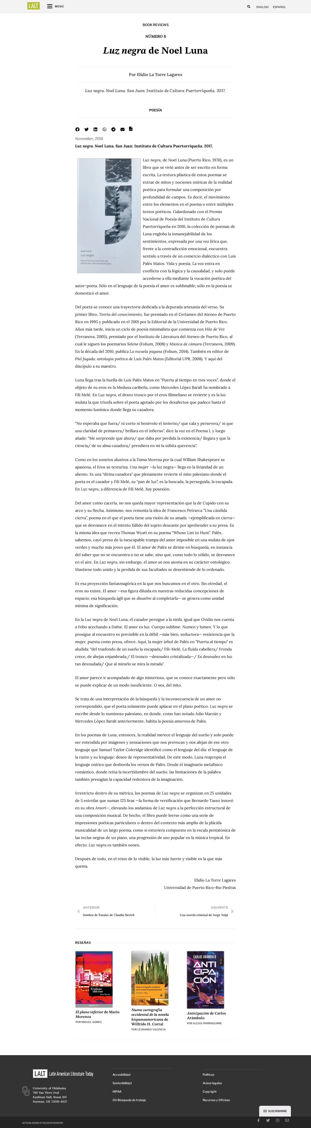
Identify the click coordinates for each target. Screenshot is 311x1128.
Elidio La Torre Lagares (159, 74)
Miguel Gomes (91, 1022)
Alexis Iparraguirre (207, 1023)
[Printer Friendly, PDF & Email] (130, 130)
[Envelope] (287, 1120)
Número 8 (155, 36)
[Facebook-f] (258, 1120)
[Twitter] (268, 1120)
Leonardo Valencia (151, 1029)
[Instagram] (277, 1120)
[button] (249, 6)
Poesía (155, 110)
